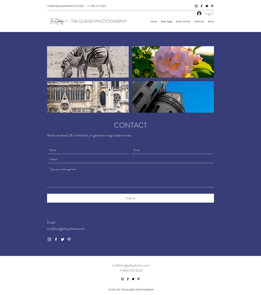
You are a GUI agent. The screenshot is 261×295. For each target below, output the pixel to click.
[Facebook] (201, 6)
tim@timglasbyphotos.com (66, 228)
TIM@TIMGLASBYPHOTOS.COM (65, 6)
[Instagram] (196, 6)
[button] (88, 62)
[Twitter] (207, 6)
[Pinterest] (212, 6)
